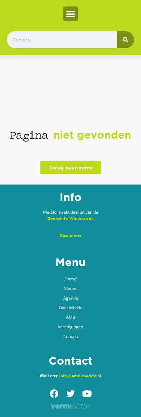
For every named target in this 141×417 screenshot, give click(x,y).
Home (70, 279)
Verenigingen (70, 327)
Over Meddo (70, 308)
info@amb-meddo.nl (80, 375)
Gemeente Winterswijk (70, 218)
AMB (70, 317)
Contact (70, 336)
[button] (70, 14)
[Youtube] (87, 394)
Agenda (70, 298)
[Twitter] (71, 394)
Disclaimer (70, 235)
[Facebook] (54, 394)
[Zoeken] (125, 39)
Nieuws (71, 288)
